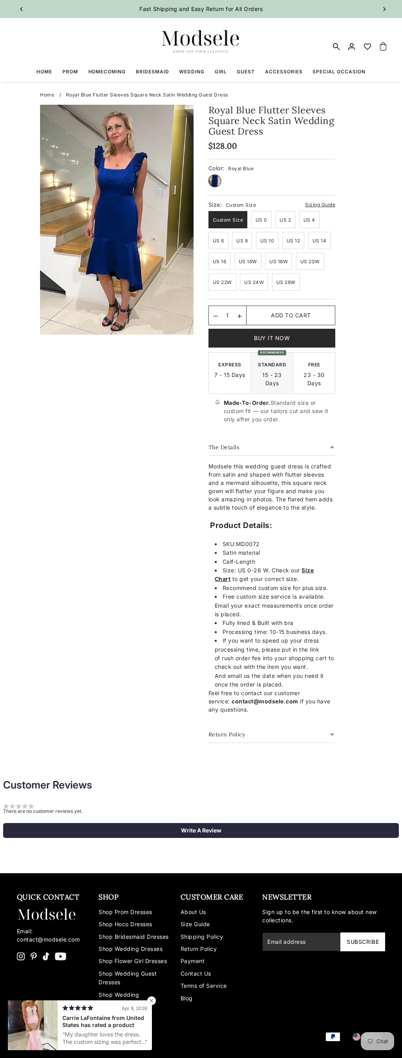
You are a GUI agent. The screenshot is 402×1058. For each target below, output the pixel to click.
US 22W (222, 282)
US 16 (220, 261)
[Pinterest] (34, 956)
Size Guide (195, 924)
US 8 (242, 241)
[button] (201, 830)
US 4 (309, 220)
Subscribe (363, 941)
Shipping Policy (202, 936)
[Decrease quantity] (215, 315)
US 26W (286, 282)
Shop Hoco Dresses (125, 924)
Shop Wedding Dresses (131, 948)
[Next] (384, 9)
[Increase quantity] (239, 315)
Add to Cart (291, 315)
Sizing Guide (320, 205)
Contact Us (196, 973)
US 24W (254, 282)
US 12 (293, 241)
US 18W (278, 261)
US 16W (248, 261)
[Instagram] (21, 956)
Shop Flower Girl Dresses (133, 961)
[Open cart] (383, 46)
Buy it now (272, 338)
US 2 (285, 220)
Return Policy (199, 948)
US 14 (319, 241)
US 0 (261, 220)
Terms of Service (204, 985)
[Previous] (22, 9)
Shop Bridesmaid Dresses (134, 936)
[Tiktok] (46, 956)
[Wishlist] (367, 47)
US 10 (267, 241)
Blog (187, 998)
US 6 (218, 241)
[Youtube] (60, 956)
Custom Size (228, 220)
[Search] (336, 46)
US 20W (310, 261)
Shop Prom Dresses (125, 912)
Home (47, 95)
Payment (193, 961)
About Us (193, 912)
